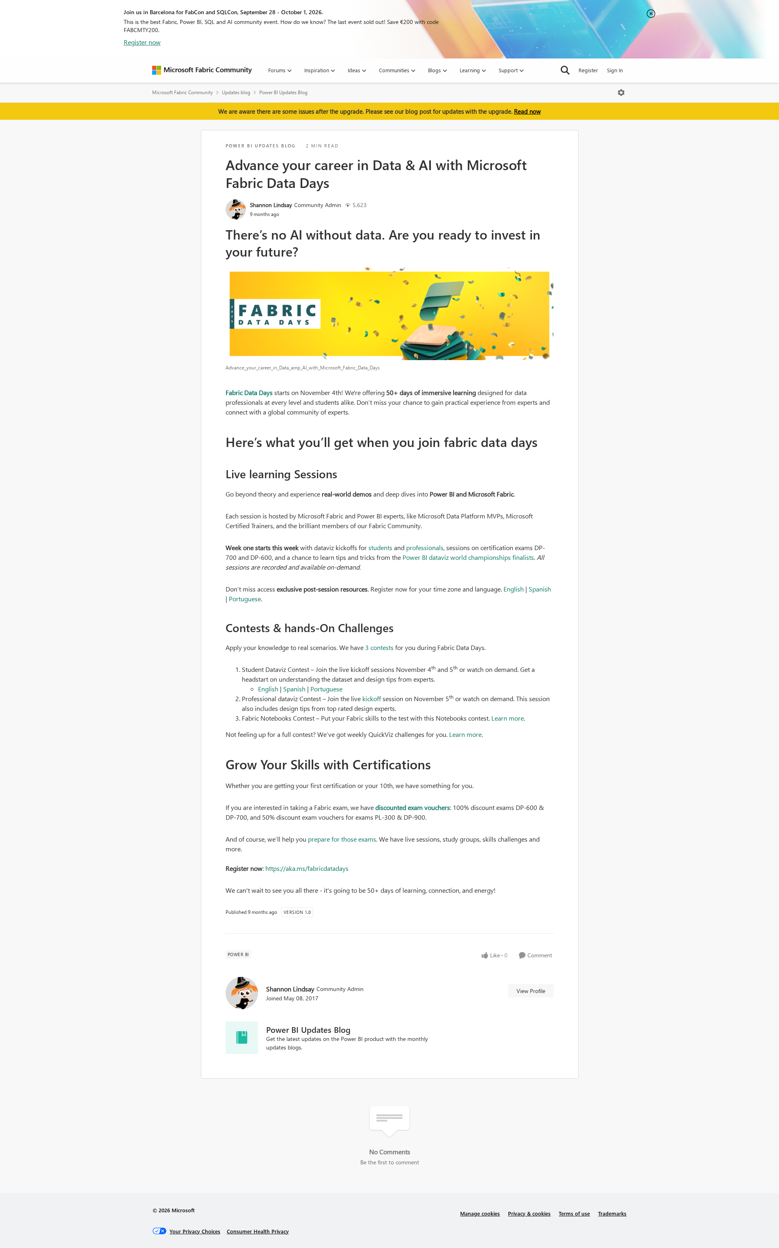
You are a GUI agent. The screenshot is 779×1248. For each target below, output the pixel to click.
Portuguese (245, 598)
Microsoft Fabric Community (182, 92)
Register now (142, 42)
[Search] (565, 70)
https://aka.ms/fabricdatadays (307, 868)
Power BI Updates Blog (283, 92)
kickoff (371, 698)
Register (588, 70)
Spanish (540, 589)
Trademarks (612, 1213)
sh (275, 688)
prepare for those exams (342, 839)
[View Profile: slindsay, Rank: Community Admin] (236, 209)
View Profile (530, 991)
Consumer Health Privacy (258, 1231)
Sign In (615, 70)
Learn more (507, 718)
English (514, 589)
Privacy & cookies (529, 1213)
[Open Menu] (621, 92)
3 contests (379, 647)
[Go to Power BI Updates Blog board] (242, 1037)
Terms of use (574, 1213)
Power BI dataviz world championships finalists (468, 557)
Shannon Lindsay (271, 205)
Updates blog (236, 92)
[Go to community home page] (202, 70)
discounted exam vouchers (412, 807)
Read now (527, 111)
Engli (265, 688)
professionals (424, 547)
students (380, 547)
